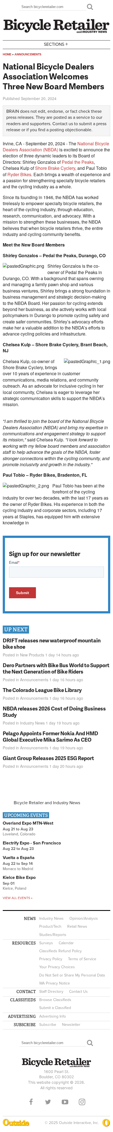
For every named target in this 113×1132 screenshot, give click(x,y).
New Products (32, 655)
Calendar (66, 943)
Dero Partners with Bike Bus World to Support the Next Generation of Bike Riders (56, 668)
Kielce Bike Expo (19, 877)
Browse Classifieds (55, 999)
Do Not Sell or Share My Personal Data (72, 975)
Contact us (62, 124)
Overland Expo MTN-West (28, 823)
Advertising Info (52, 1016)
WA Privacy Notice (54, 983)
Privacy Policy (50, 959)
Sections (56, 44)
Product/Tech (50, 926)
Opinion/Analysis (83, 918)
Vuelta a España (19, 857)
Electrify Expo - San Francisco (32, 843)
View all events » (17, 898)
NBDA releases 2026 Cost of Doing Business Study (54, 711)
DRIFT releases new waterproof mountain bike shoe (52, 643)
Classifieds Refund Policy (60, 951)
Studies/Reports (52, 934)
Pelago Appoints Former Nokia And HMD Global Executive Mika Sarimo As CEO (50, 736)
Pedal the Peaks (78, 162)
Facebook (31, 1102)
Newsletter (71, 1024)
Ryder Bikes (19, 174)
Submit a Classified (55, 1007)
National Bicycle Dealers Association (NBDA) (56, 146)
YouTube (65, 1102)
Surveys (46, 943)
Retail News (77, 926)
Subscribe (47, 1024)
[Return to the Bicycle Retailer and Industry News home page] (56, 32)
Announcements (28, 54)
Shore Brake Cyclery (55, 168)
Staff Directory (51, 991)
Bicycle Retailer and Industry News (47, 803)
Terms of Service (82, 959)
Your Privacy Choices (57, 967)
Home (7, 54)
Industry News (32, 723)
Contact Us (78, 991)
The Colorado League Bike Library (42, 690)
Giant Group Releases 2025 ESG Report (48, 758)
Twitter (48, 1102)
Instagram (82, 1102)
